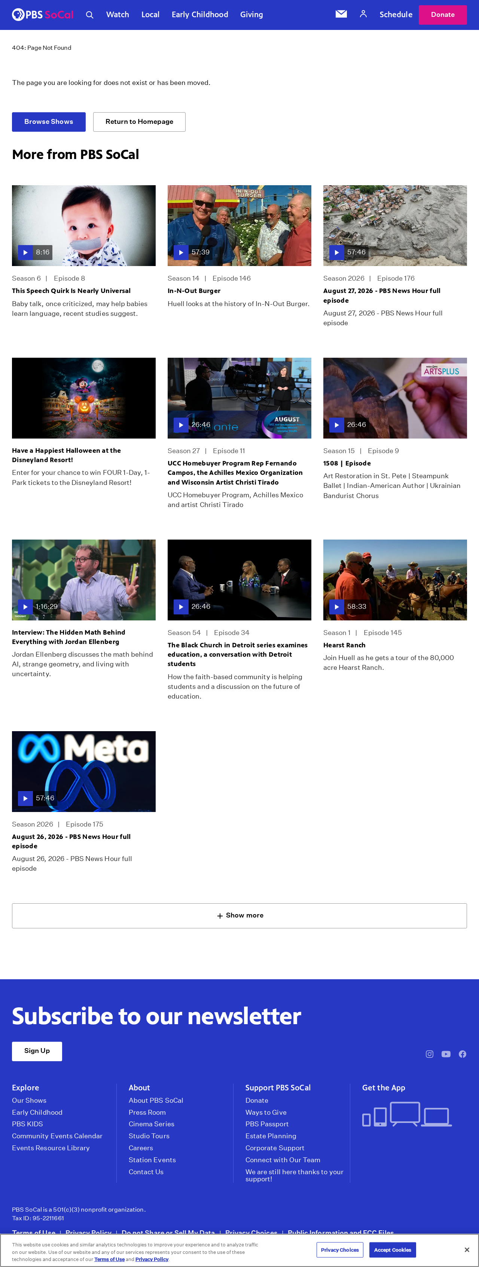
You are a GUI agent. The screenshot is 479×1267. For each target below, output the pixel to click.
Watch (117, 14)
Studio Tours (149, 1136)
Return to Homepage (139, 121)
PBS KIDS (27, 1124)
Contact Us (146, 1172)
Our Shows (29, 1100)
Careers (141, 1148)
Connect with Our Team (282, 1160)
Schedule (396, 14)
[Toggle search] (89, 15)
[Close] (467, 1250)
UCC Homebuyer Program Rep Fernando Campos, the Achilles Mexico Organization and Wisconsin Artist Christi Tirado (235, 472)
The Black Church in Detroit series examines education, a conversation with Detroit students (238, 654)
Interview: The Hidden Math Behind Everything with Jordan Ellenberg (69, 637)
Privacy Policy (88, 1233)
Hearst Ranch (344, 645)
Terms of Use (33, 1233)
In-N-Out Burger (194, 291)
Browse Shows (48, 121)
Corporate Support (275, 1148)
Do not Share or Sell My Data (168, 1233)
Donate (443, 14)
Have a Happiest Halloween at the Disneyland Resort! (66, 455)
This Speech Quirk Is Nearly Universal (71, 291)
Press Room (147, 1112)
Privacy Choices (251, 1233)
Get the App (383, 1087)
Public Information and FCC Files (341, 1233)
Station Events (152, 1160)
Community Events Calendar (57, 1136)
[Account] (363, 14)
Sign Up (37, 1050)
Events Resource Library (51, 1148)
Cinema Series (151, 1124)
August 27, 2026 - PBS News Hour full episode (381, 295)
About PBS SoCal (156, 1100)
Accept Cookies (393, 1249)
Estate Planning (270, 1136)
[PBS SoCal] (42, 15)
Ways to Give (266, 1112)
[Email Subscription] (341, 14)
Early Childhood (200, 14)
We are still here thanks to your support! (294, 1175)
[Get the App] (411, 1115)
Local (150, 14)
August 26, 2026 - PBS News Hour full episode (71, 841)
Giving (251, 14)
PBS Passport (267, 1124)
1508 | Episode (347, 463)
